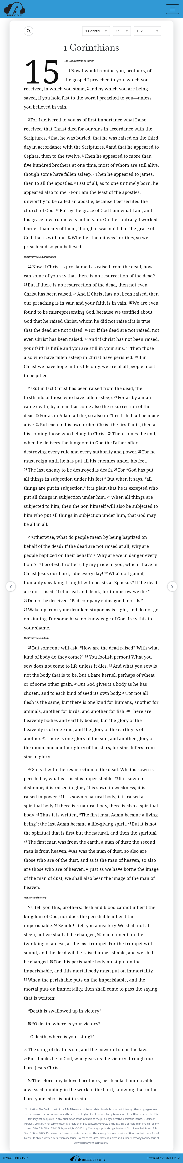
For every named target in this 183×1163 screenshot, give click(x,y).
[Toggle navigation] (172, 9)
